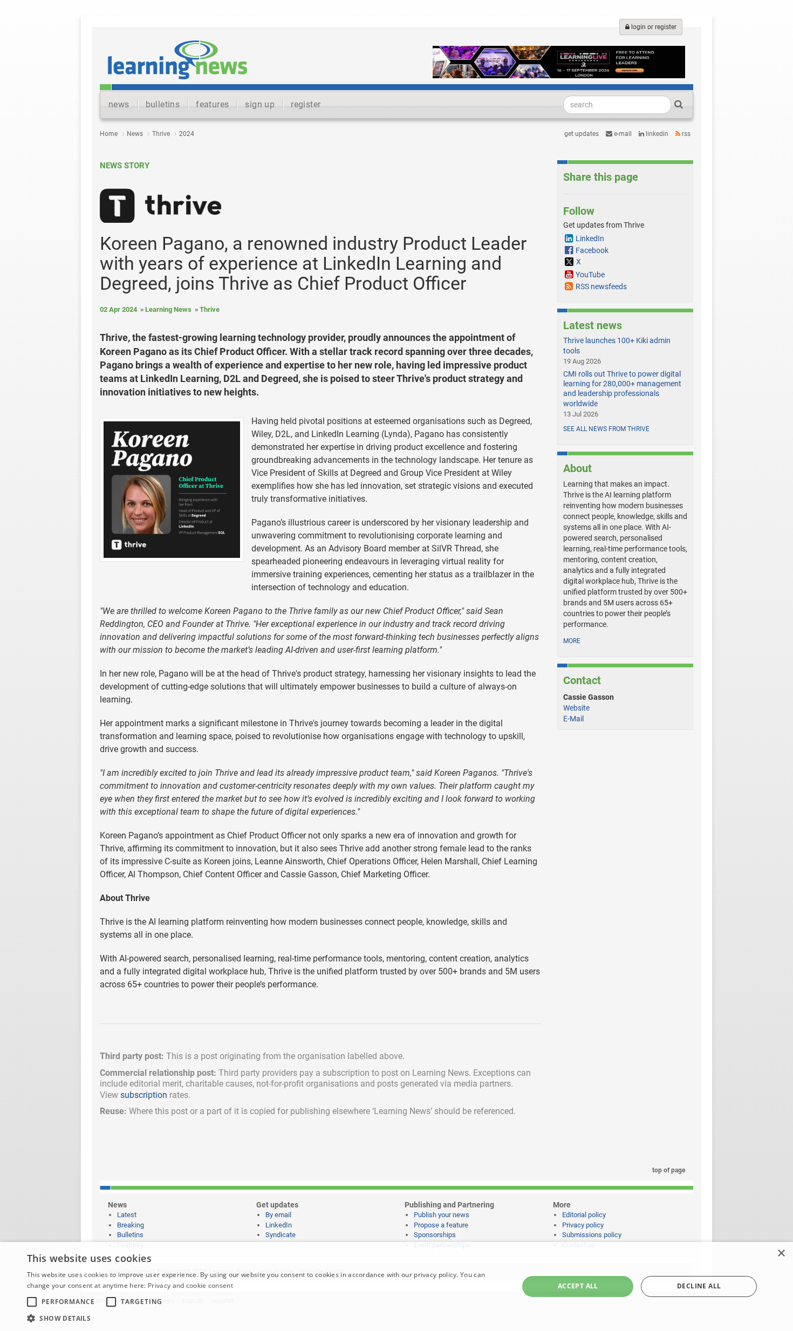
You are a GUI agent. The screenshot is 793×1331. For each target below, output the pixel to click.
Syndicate (280, 1235)
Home (109, 134)
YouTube (590, 274)
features (212, 104)
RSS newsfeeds (601, 286)
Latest (126, 1215)
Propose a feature (441, 1225)
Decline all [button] (699, 1286)
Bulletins (130, 1235)
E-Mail (573, 718)
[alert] (396, 1286)
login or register (653, 27)
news (118, 104)
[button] (265, 1318)
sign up (260, 104)
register (305, 104)
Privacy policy (583, 1225)
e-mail (622, 134)
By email (278, 1215)
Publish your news (441, 1215)
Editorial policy (584, 1215)
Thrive (161, 134)
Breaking (130, 1225)
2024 (186, 134)
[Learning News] (177, 59)
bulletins (163, 104)
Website (576, 708)
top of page (668, 1170)
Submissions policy (591, 1235)
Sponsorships (435, 1235)
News (135, 134)
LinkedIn (656, 134)
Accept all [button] (578, 1286)
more (571, 641)
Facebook (592, 250)
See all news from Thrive (606, 429)
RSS (685, 134)
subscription (143, 1095)
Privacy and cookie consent (190, 1285)
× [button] (781, 1254)
